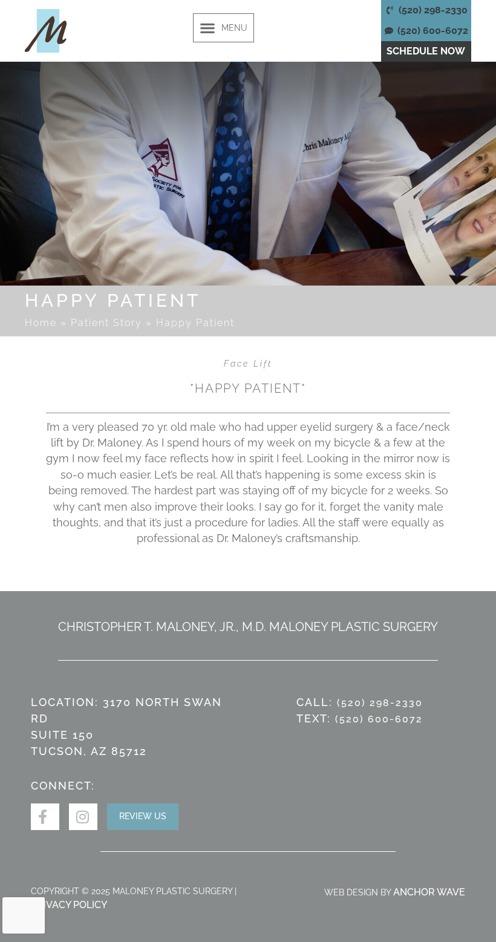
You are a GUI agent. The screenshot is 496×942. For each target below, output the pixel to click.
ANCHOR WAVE (429, 892)
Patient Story (106, 323)
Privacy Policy (69, 905)
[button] (223, 27)
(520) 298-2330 (380, 702)
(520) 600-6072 (379, 719)
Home (41, 323)
